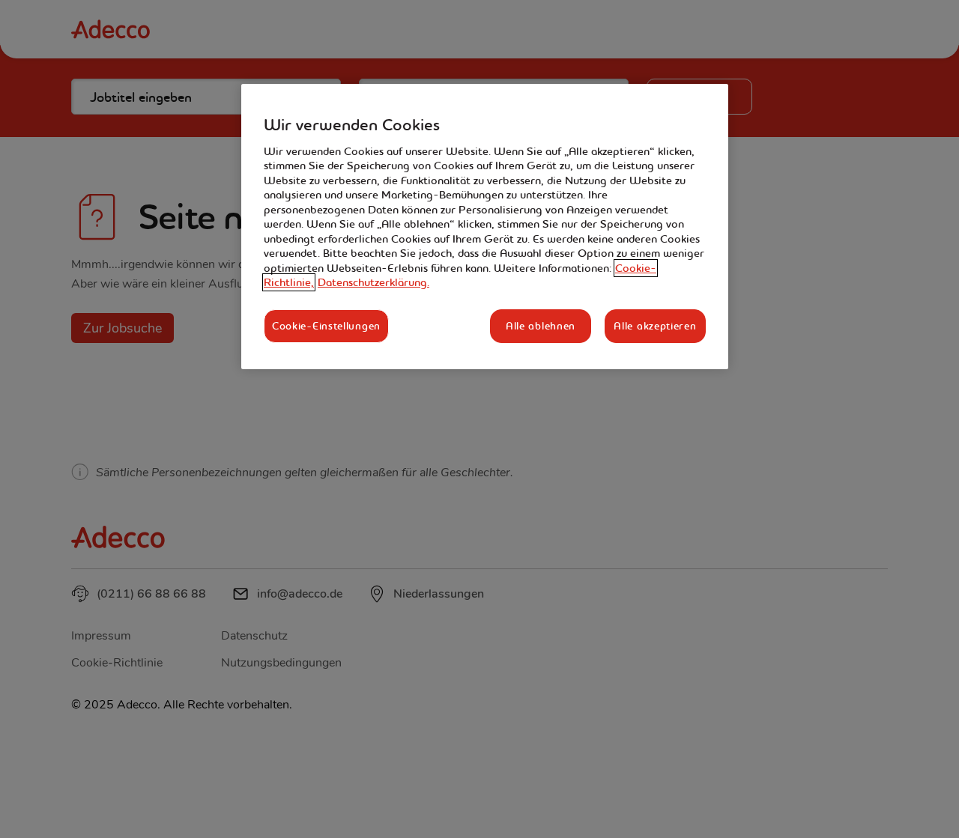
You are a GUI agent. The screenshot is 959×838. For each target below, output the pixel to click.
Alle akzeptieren (655, 326)
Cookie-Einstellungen (326, 326)
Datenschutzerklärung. (373, 282)
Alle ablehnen (540, 326)
